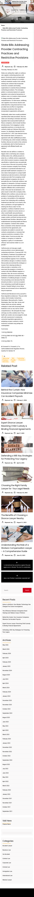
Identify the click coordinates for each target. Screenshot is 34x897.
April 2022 (5, 781)
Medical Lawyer (7, 880)
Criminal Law (6, 867)
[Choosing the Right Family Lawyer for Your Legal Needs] (17, 474)
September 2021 (7, 811)
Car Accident (6, 854)
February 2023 (7, 739)
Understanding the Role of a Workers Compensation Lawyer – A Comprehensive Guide (16, 548)
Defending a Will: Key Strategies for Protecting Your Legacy (16, 631)
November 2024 (7, 670)
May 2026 (5, 645)
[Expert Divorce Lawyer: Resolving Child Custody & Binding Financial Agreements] (17, 411)
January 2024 (6, 696)
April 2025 (5, 658)
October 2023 (6, 709)
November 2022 (7, 751)
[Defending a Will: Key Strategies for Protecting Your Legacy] (17, 444)
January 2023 (6, 743)
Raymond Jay (9, 66)
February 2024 (7, 692)
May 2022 (5, 777)
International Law (7, 875)
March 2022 (6, 785)
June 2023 (6, 722)
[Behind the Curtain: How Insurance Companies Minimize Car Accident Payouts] (8, 2)
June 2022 (6, 773)
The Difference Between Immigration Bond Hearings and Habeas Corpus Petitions (15, 612)
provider (13, 360)
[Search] (13, 19)
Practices (5, 360)
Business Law (7, 850)
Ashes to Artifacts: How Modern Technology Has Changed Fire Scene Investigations (17, 605)
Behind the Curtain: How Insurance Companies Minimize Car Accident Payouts (19, 2)
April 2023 (5, 730)
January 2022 (6, 794)
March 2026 (6, 649)
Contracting (20, 358)
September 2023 (7, 713)
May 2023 (5, 726)
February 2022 (7, 790)
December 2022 (7, 747)
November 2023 (7, 704)
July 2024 (5, 679)
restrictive (5, 361)
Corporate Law (7, 863)
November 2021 (7, 803)
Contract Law (5, 62)
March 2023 (6, 734)
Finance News (7, 824)
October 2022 (6, 756)
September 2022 (7, 760)
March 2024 (6, 687)
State (12, 361)
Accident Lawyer (7, 845)
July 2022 (5, 768)
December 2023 (7, 700)
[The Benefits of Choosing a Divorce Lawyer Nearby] (17, 504)
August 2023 (6, 717)
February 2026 (7, 653)
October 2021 (6, 807)
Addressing (6, 358)
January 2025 (6, 666)
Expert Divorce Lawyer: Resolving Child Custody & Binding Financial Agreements (16, 425)
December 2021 (7, 798)
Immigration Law (7, 871)
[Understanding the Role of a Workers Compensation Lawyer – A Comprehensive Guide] (17, 534)
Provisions (22, 360)
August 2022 (6, 764)
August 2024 (6, 675)
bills (13, 358)
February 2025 (7, 662)
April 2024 (5, 683)
